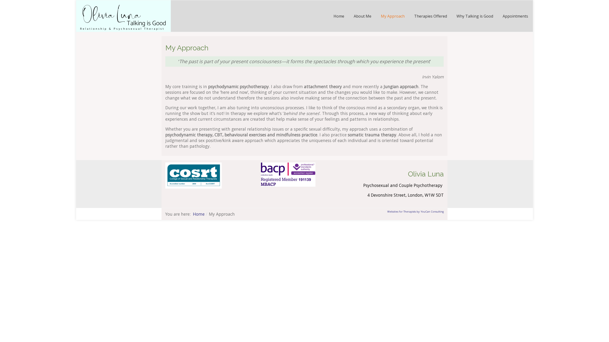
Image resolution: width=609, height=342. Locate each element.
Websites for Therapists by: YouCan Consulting (415, 211)
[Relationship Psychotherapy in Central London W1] (123, 15)
